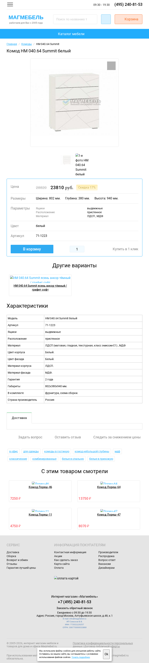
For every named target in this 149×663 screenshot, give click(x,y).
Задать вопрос (30, 437)
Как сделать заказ (66, 560)
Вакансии (104, 563)
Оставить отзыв (68, 437)
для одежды (31, 451)
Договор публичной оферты (102, 646)
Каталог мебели (71, 34)
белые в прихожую (101, 458)
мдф (117, 451)
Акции (58, 556)
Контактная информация (70, 552)
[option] (74, 102)
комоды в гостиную (56, 451)
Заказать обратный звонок (74, 608)
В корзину (32, 249)
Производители (108, 552)
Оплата (59, 567)
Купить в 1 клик (125, 249)
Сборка (11, 556)
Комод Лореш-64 (108, 487)
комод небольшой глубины (92, 451)
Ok (106, 654)
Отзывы (12, 563)
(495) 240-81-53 (128, 4)
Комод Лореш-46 (40, 487)
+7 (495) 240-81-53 (74, 602)
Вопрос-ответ (107, 560)
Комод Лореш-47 (108, 514)
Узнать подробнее (81, 657)
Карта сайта (62, 563)
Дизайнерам (106, 567)
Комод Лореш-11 (40, 514)
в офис (13, 451)
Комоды (26, 44)
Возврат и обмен (17, 560)
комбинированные (44, 458)
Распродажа (106, 556)
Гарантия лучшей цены (21, 567)
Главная (12, 44)
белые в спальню (73, 458)
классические (18, 458)
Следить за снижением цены (117, 437)
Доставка (19, 418)
